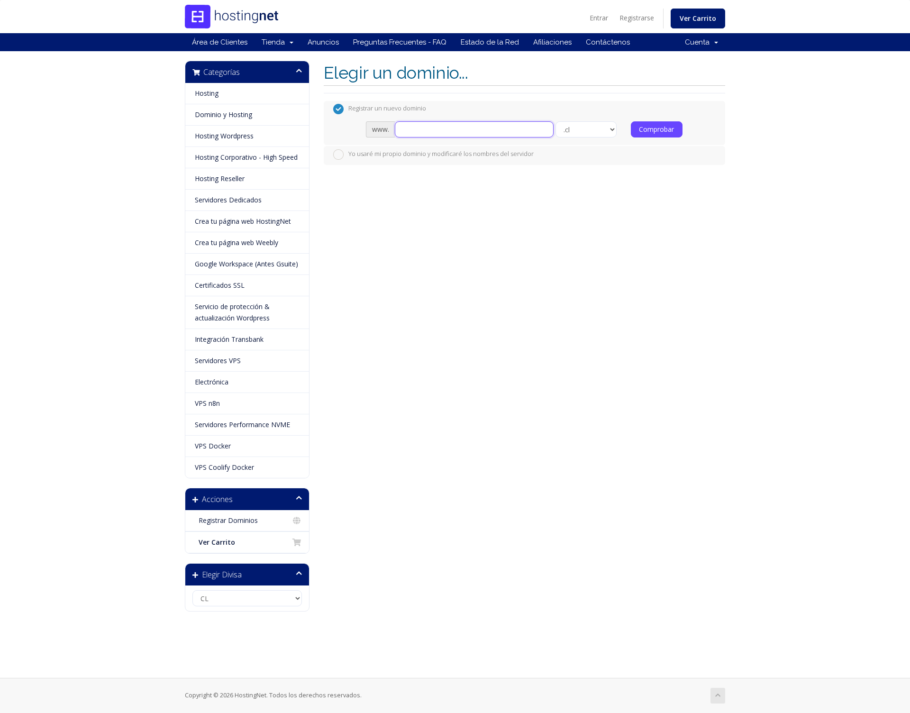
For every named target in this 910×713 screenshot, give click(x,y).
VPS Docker (213, 445)
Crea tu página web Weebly (236, 242)
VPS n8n (207, 403)
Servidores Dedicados (228, 199)
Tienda (275, 42)
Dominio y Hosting (223, 114)
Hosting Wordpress (224, 135)
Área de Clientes (219, 42)
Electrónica (211, 381)
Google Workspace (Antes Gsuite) (246, 263)
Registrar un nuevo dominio (387, 108)
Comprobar (656, 129)
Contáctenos (608, 42)
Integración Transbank (229, 339)
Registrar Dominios (226, 520)
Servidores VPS (218, 360)
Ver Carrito (698, 18)
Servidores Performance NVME (242, 424)
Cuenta (699, 42)
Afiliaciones (552, 42)
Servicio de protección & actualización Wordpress (232, 312)
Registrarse (636, 17)
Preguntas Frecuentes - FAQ (399, 42)
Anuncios (323, 42)
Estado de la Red (490, 42)
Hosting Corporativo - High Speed (246, 157)
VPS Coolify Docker (224, 467)
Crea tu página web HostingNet (243, 221)
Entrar (599, 17)
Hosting (206, 93)
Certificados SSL (220, 285)
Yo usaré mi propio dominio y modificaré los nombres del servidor (441, 153)
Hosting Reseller (220, 178)
